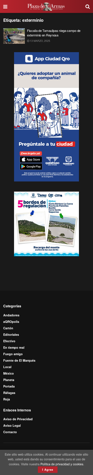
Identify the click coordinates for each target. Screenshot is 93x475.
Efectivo (9, 341)
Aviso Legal (12, 425)
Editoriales (11, 334)
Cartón (8, 328)
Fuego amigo (13, 354)
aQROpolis (11, 321)
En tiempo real (13, 347)
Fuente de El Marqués (19, 360)
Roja (6, 399)
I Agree (47, 469)
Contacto (10, 432)
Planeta (8, 380)
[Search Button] (87, 6)
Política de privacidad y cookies (61, 464)
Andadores (11, 315)
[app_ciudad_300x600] (46, 116)
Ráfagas (9, 393)
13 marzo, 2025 (39, 40)
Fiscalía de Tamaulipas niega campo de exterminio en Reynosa (53, 32)
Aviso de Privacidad (18, 419)
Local (7, 367)
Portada (9, 386)
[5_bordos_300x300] (46, 223)
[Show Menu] (5, 6)
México (8, 373)
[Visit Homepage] (46, 6)
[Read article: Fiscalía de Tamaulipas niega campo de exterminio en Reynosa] (14, 36)
